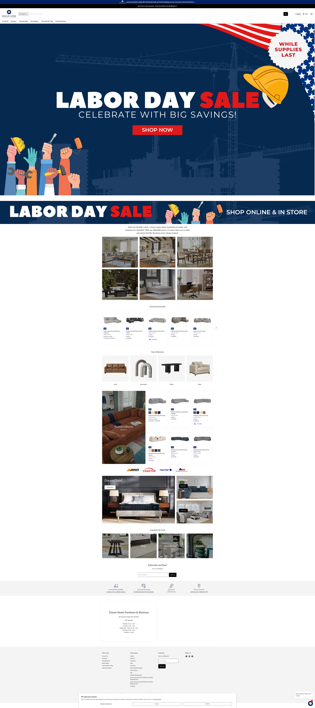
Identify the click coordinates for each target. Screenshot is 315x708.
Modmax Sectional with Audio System (156, 454)
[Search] (286, 14)
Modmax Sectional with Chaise (156, 415)
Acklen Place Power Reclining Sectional (112, 332)
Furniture (13, 21)
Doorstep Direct (23, 21)
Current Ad (5, 21)
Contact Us (133, 661)
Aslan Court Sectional (199, 331)
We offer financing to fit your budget (144, 592)
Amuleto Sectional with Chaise (179, 331)
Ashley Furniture (107, 334)
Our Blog (132, 686)
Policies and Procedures (136, 668)
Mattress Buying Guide (136, 675)
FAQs (131, 663)
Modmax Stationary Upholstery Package (179, 413)
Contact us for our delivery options (116, 592)
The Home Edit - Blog (47, 21)
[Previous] (99, 328)
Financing (132, 666)
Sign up (172, 575)
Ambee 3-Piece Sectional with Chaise (134, 332)
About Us (132, 658)
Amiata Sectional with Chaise (156, 331)
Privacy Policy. (157, 699)
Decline (207, 704)
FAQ (131, 673)
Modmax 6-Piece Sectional (200, 415)
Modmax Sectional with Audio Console (179, 450)
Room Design (34, 21)
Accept (156, 704)
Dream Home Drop (60, 21)
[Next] (216, 328)
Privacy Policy (133, 670)
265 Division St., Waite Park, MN (199, 592)
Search (132, 656)
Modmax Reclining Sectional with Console (201, 450)
